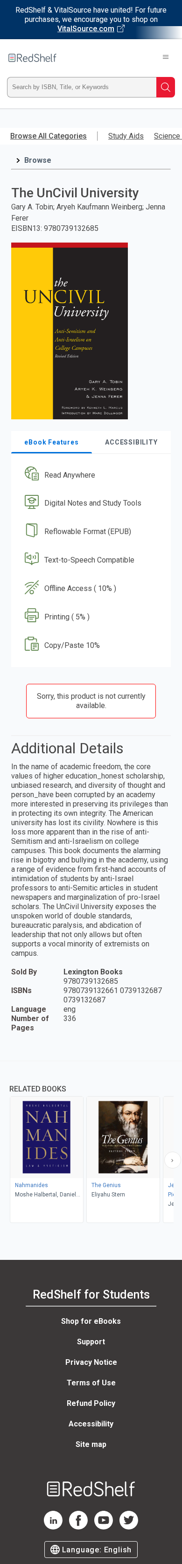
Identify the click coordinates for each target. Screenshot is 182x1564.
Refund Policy (91, 1403)
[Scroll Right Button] (172, 1160)
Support (91, 1341)
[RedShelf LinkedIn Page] (53, 1526)
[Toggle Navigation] (165, 58)
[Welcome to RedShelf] (32, 57)
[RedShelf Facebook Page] (78, 1526)
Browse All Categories (48, 136)
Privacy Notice (91, 1362)
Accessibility (91, 1423)
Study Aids (126, 136)
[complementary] (91, 1143)
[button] (90, 475)
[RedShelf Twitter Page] (128, 1526)
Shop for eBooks (91, 1321)
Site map (91, 1444)
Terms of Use (91, 1382)
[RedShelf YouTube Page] (103, 1526)
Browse (37, 160)
